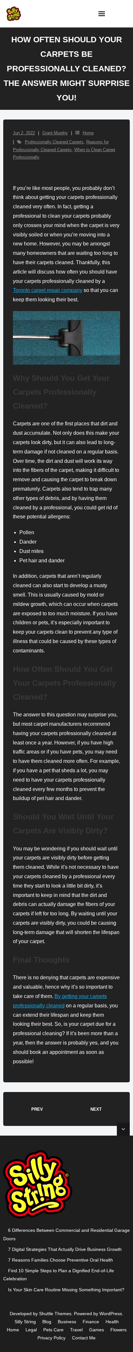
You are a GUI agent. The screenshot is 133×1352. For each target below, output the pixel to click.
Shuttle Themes (55, 1313)
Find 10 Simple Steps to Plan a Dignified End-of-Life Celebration (58, 1274)
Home (88, 132)
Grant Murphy (55, 132)
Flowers (118, 1329)
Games (96, 1329)
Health (112, 1321)
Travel (76, 1329)
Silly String (25, 1321)
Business (67, 1321)
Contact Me (84, 1337)
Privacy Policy (51, 1337)
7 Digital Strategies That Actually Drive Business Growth (65, 1249)
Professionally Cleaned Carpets (54, 142)
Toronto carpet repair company (47, 290)
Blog (46, 1321)
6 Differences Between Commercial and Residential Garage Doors (66, 1234)
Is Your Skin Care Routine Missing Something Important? (66, 1289)
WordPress (110, 1313)
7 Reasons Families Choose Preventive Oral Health (60, 1260)
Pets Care (53, 1329)
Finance (91, 1321)
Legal (31, 1329)
